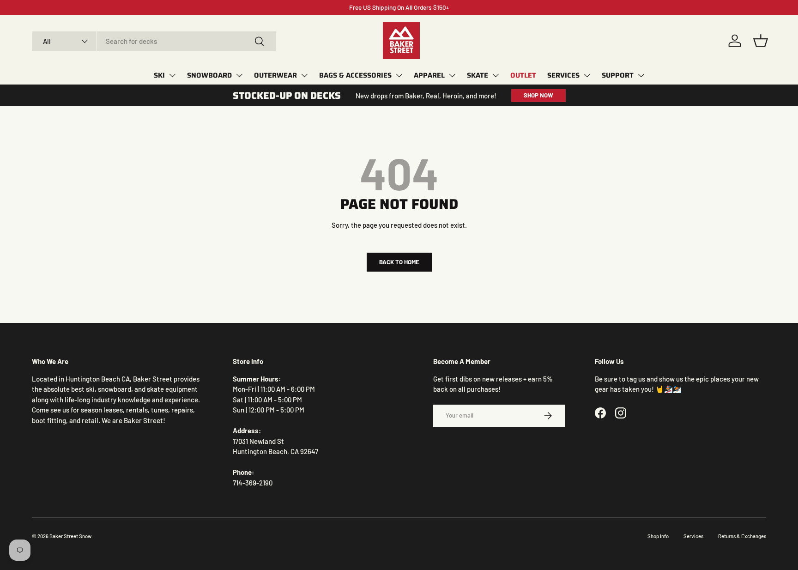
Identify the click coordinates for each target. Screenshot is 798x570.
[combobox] (154, 41)
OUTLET (523, 75)
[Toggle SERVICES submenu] (586, 75)
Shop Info (658, 536)
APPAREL (429, 75)
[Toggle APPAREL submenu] (452, 75)
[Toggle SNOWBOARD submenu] (239, 75)
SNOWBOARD (209, 75)
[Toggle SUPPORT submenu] (641, 75)
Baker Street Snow (70, 536)
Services (693, 536)
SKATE (477, 75)
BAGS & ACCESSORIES (355, 75)
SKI (159, 75)
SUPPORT (618, 75)
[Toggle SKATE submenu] (495, 75)
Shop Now (538, 95)
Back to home (399, 262)
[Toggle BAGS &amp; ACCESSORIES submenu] (399, 75)
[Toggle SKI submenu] (172, 75)
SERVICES (563, 75)
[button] (760, 40)
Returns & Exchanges (742, 536)
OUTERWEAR (275, 75)
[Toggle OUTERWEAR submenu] (304, 75)
